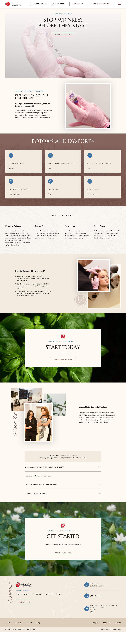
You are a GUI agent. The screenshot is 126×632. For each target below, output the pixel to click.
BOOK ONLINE (78, 4)
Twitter (118, 623)
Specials (18, 623)
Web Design (104, 629)
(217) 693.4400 (95, 596)
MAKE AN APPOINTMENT (63, 359)
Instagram (95, 623)
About (7, 623)
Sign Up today (25, 602)
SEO (111, 629)
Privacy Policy (31, 629)
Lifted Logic (117, 629)
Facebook (106, 623)
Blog (38, 623)
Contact (29, 623)
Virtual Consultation (102, 4)
